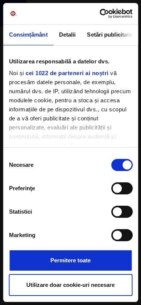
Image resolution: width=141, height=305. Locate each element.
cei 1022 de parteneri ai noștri (67, 73)
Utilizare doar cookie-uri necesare (70, 285)
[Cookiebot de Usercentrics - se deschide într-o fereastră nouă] (100, 13)
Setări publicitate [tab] (109, 34)
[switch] (121, 188)
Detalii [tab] (67, 34)
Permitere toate (70, 260)
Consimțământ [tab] (28, 34)
